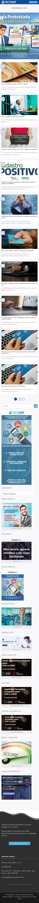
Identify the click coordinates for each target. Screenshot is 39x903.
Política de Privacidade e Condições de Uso (20, 884)
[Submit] (36, 406)
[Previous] (3, 36)
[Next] (36, 36)
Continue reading (19, 56)
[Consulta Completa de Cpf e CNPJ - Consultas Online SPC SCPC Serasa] (12, 2)
